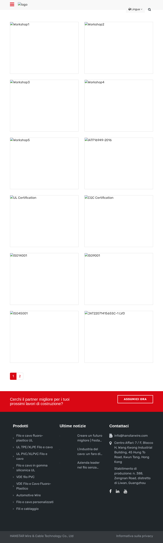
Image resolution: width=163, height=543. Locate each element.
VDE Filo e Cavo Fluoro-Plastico (33, 486)
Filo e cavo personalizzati (34, 502)
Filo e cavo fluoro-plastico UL (29, 438)
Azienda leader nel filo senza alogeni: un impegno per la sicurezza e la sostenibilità (88, 465)
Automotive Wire (28, 495)
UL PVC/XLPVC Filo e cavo (31, 456)
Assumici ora (135, 399)
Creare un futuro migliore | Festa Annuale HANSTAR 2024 (89, 438)
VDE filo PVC (25, 477)
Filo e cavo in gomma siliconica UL (32, 467)
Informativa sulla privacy (134, 536)
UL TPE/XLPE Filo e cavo (34, 447)
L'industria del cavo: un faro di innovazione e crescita (88, 451)
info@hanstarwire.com (131, 435)
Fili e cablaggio (27, 509)
